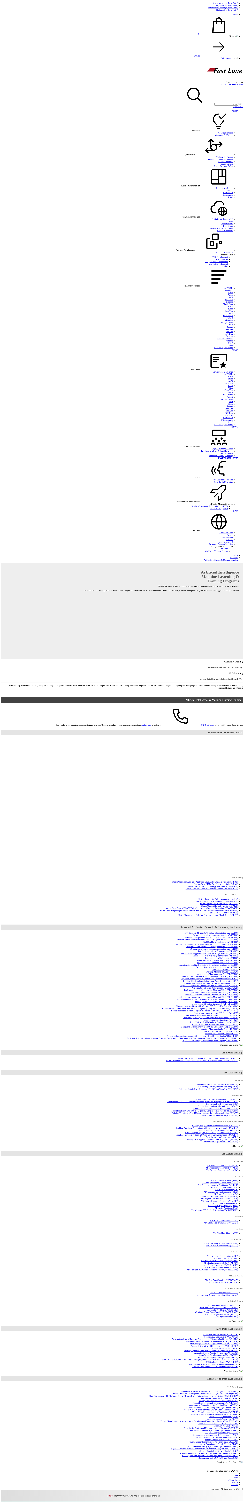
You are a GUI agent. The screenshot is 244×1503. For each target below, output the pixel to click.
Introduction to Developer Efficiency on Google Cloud (212, 1407)
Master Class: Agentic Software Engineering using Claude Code (208, 915)
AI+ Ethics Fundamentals (224, 1180)
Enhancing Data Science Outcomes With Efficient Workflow (208, 1089)
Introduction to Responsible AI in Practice (218, 1398)
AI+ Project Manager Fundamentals (220, 1183)
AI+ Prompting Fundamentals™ (222, 1168)
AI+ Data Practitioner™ (223, 1282)
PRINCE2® (228, 193)
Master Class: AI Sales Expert (223, 913)
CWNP (230, 313)
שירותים (234, 427)
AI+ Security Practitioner (224, 1220)
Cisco (230, 306)
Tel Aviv (224, 549)
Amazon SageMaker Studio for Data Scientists (215, 1367)
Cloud (230, 221)
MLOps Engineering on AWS (222, 1362)
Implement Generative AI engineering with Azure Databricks (209, 985)
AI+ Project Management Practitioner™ (218, 1185)
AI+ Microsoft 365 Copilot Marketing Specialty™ (212, 1270)
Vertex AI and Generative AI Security (218, 1423)
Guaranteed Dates (225, 161)
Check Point (228, 304)
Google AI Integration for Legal (221, 1433)
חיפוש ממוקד (238, 107)
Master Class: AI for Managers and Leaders (217, 901)
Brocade (229, 302)
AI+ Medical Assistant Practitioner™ (219, 1261)
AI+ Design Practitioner (225, 1317)
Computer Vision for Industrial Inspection (218, 1115)
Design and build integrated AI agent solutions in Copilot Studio (206, 944)
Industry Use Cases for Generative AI (218, 1401)
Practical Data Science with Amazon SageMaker (213, 1364)
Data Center (228, 226)
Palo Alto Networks (225, 338)
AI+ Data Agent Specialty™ (221, 1280)
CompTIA (228, 311)
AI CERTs (228, 288)
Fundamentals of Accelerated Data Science (217, 1084)
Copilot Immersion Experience (221, 1020)
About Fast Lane (226, 533)
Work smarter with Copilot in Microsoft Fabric (215, 988)
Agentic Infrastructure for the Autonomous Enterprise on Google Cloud (204, 1449)
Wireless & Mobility (225, 230)
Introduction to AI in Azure (221, 958)
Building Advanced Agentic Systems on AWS (216, 1353)
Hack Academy (226, 453)
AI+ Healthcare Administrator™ (221, 1263)
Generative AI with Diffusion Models (218, 1130)
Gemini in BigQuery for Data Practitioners (216, 1437)
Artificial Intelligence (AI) (222, 219)
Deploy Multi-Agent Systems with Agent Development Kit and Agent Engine (199, 1421)
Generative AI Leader (226, 1426)
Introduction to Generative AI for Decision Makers (213, 1405)
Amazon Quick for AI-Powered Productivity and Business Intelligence (205, 1339)
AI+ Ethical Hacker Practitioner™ (221, 1223)
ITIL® (230, 190)
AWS (230, 297)
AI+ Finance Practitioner (225, 1203)
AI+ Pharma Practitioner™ (221, 1265)
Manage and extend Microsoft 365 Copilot (216, 1013)
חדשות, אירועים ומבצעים (228, 458)
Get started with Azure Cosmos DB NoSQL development (210, 983)
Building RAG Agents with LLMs (220, 1142)
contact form (146, 725)
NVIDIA (229, 334)
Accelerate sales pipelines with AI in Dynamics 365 (211, 937)
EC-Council (228, 315)
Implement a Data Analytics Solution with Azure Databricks (209, 979)
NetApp (229, 332)
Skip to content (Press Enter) (226, 10)
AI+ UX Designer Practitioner (221, 1314)
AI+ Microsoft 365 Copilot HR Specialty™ (214, 1210)
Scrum (230, 197)
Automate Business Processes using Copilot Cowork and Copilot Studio (202, 1036)
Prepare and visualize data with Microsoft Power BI (211, 995)
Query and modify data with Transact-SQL (215, 1004)
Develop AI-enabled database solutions (216, 1002)
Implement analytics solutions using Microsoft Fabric (211, 990)
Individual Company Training (221, 456)
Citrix (230, 309)
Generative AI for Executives (220, 1334)
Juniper (230, 327)
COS (236, 1475)
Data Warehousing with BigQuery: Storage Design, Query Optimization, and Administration (193, 1396)
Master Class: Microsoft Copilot (221, 1031)
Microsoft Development (218, 264)
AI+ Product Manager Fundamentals (219, 1196)
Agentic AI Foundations (225, 1348)
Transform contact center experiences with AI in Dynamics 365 (207, 940)
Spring (225, 266)
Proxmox (229, 341)
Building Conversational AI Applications (218, 1106)
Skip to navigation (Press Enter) (225, 3)
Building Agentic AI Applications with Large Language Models (207, 1128)
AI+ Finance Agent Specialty (223, 1206)
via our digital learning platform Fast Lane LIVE (221, 679)
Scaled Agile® (227, 420)
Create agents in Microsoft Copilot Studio (217, 1029)
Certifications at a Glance (223, 372)
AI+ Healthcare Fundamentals (222, 1256)
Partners (229, 540)
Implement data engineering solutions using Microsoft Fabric (208, 997)
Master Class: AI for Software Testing (219, 906)
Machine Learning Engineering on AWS (218, 1357)
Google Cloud (227, 322)
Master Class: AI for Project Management (218, 899)
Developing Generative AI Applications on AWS (214, 1344)
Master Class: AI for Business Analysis (219, 904)
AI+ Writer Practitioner (226, 1194)
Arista (230, 293)
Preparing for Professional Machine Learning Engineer (211, 1428)
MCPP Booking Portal (219, 508)
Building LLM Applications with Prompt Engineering (212, 1139)
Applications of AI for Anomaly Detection (217, 1099)
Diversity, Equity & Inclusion (221, 544)
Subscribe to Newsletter (223, 482)
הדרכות (235, 111)
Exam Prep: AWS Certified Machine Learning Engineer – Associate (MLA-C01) (200, 1360)
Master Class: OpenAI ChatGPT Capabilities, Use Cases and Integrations (202, 908)
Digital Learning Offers (223, 166)
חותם (236, 1478)
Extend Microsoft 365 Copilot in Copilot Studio (214, 1022)
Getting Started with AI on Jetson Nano (219, 1137)
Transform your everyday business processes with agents (210, 1018)
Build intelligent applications (220, 942)
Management (227, 537)
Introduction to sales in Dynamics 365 (218, 951)
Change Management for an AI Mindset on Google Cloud (209, 1453)
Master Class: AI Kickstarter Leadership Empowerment (212, 889)
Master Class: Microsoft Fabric (221, 1034)
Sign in (235, 14)
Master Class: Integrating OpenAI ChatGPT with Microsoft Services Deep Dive (199, 910)
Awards (230, 535)
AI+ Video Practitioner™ (223, 1305)
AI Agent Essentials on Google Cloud (218, 1451)
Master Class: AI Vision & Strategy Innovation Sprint (213, 886)
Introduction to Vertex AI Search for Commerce (215, 1435)
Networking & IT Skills (223, 135)
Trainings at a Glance (224, 188)
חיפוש (240, 104)
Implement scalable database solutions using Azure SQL (209, 976)
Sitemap (234, 1485)
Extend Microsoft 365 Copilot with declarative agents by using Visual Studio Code (200, 1008)
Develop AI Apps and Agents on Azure (216, 960)
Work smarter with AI (225, 969)
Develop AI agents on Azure (222, 972)
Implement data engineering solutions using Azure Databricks (207, 999)
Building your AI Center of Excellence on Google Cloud (210, 1456)
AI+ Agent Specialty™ (226, 1258)
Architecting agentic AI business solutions (215, 935)
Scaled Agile (228, 195)
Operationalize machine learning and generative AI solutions (208, 965)
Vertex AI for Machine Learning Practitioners (215, 1412)
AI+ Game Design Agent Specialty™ (216, 1312)
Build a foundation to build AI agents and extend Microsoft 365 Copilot (204, 1011)
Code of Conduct (226, 542)
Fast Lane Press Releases (223, 480)
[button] (195, 104)
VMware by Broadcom (223, 348)
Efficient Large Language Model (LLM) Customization (211, 1132)
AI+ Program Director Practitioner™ (219, 1199)
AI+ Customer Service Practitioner (221, 1192)
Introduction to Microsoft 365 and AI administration (211, 933)
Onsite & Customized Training (220, 159)
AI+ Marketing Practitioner (224, 1187)
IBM (231, 402)
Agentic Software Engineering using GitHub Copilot (210, 1040)
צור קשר (222, 84)
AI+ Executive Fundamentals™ (222, 1165)
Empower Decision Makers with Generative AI (214, 1414)
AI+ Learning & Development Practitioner (217, 1295)
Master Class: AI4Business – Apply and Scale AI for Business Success (205, 882)
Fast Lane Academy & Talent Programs (217, 451)
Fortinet (230, 318)
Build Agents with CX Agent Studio (218, 1458)
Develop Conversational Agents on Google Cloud (213, 1430)
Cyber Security (227, 224)
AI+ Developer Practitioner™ (222, 1246)
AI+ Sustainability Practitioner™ (221, 1267)
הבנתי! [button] (110, 1496)
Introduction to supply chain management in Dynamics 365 (209, 953)
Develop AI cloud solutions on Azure (217, 963)
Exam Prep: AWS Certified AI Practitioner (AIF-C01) (212, 1341)
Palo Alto (229, 415)
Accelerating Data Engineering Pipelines (218, 1087)
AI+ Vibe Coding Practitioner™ (221, 1243)
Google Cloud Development (216, 262)
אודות (235, 511)
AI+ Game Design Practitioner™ (219, 1307)
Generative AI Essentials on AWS (221, 1337)
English (197, 56)
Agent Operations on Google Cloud (219, 1444)
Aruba (230, 295)
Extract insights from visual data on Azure (217, 967)
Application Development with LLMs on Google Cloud (211, 1410)
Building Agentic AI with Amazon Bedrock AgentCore (211, 1351)
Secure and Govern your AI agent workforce (215, 956)
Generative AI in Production (223, 1417)
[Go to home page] (224, 80)
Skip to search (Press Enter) (227, 5)
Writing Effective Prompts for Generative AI (215, 1403)
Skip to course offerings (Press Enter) (223, 8)
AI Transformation (225, 133)
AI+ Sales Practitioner (226, 1190)
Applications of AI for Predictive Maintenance (215, 1108)
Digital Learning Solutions (222, 449)
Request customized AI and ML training (225, 667)
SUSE (230, 343)
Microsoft (229, 329)
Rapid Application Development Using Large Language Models (207, 1135)
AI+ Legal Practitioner (226, 1208)
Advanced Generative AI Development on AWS (214, 1346)
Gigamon (229, 320)
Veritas (230, 345)
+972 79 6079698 (236, 84)
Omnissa (229, 336)
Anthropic (229, 290)
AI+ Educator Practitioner (224, 1293)
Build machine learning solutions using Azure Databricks (210, 981)
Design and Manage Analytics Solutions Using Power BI (209, 1027)
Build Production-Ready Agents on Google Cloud (213, 1446)
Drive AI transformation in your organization (214, 949)
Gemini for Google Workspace (222, 1419)
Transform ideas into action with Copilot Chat (215, 1024)
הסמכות (235, 350)
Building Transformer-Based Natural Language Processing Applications (205, 1113)
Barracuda (229, 299)
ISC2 (231, 325)
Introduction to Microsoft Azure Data (217, 974)
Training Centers (226, 164)
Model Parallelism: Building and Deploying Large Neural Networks (204, 1111)
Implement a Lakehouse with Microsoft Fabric (213, 992)
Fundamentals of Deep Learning (222, 1104)
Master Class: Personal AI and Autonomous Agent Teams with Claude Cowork (202, 1061)
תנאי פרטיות (233, 1480)
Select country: (227, 58)
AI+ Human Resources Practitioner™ (219, 1201)
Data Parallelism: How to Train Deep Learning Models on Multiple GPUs (202, 1102)
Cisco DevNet (222, 259)
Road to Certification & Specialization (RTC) (210, 506)
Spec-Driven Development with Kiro (218, 1355)
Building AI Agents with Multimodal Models (215, 1126)
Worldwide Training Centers (216, 551)
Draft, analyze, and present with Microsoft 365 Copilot (211, 1015)
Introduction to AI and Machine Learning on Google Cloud (209, 1391)
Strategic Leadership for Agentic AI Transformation (213, 1442)
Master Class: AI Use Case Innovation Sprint (216, 884)
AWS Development (220, 257)
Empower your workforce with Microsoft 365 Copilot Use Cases (207, 1006)
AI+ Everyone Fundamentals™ (222, 1170)
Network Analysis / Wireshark (221, 228)
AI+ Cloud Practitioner (225, 1233)
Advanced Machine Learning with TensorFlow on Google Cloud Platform (204, 1394)
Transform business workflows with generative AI (212, 947)
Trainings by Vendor (224, 157)
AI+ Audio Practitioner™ (222, 1310)
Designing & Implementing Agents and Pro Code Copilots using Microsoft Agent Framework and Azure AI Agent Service (182, 1038)
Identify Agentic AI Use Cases (221, 1439)
